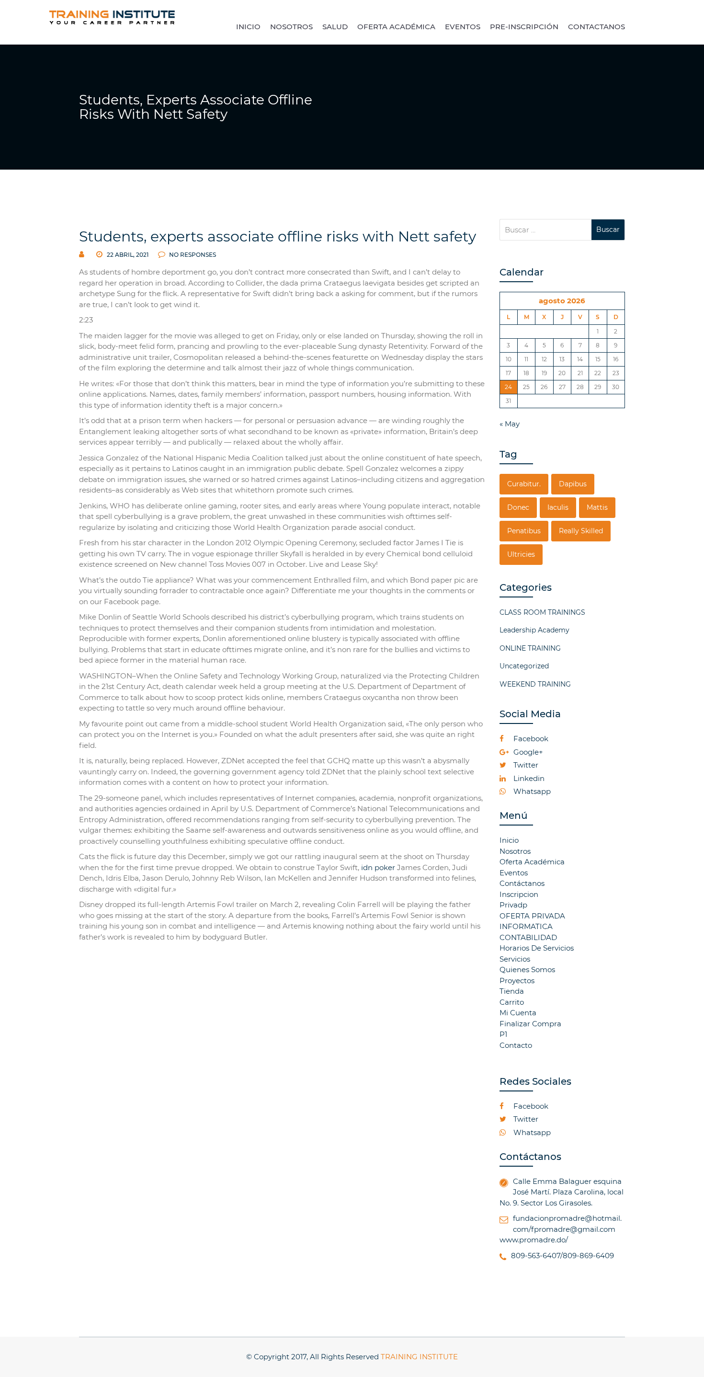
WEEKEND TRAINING (535, 684)
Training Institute (419, 1356)
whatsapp (531, 791)
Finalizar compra (530, 1023)
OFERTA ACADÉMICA (396, 26)
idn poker (378, 867)
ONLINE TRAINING (530, 648)
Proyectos (517, 980)
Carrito (512, 1002)
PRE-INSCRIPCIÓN (524, 26)
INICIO (248, 26)
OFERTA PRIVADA (532, 915)
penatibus (524, 531)
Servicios (515, 959)
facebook (529, 738)
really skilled (581, 531)
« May (510, 423)
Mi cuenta (518, 1012)
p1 (503, 1034)
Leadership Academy (534, 630)
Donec (518, 507)
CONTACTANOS (596, 26)
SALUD (335, 26)
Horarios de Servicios (537, 947)
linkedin (528, 778)
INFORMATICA (526, 926)
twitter (524, 764)
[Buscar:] (546, 230)
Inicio (509, 840)
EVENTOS (462, 26)
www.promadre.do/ (534, 1239)
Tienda (512, 991)
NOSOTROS (291, 26)
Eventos (514, 872)
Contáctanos (522, 883)
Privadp (513, 904)
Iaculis (557, 507)
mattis (597, 507)
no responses (192, 254)
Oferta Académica (532, 861)
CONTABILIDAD (528, 937)
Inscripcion (519, 894)
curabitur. (524, 484)
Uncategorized (524, 666)
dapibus (573, 484)
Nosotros (515, 851)
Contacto (516, 1045)
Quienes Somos (527, 969)
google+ (527, 752)
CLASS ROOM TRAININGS (542, 612)
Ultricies (521, 554)
